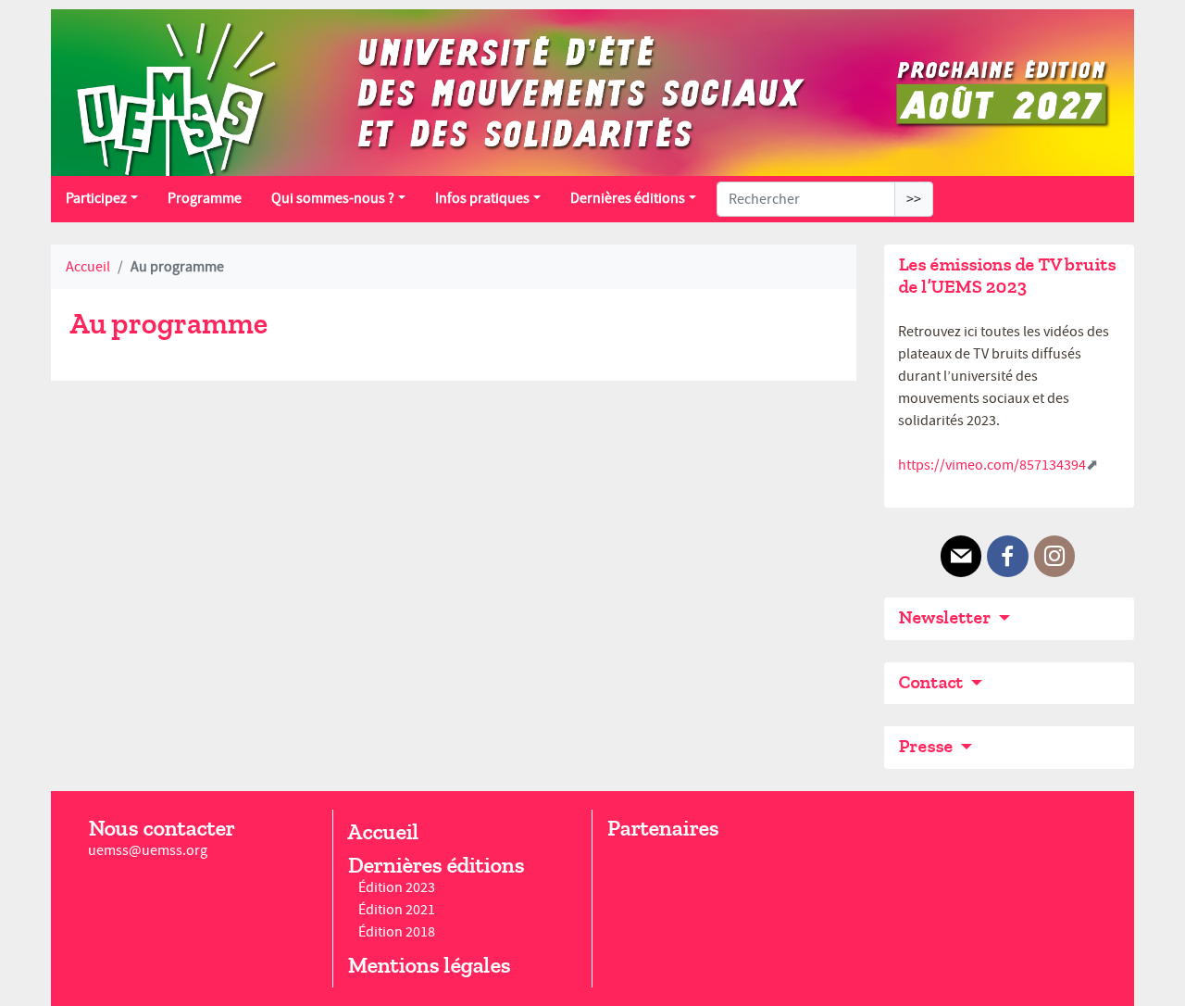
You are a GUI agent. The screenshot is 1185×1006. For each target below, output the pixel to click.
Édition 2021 (396, 909)
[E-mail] (961, 556)
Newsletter (946, 617)
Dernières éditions (627, 198)
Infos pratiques (482, 198)
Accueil (88, 267)
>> (913, 199)
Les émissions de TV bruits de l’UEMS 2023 (1007, 275)
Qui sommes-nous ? (332, 198)
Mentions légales (428, 965)
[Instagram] (1054, 556)
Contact (932, 682)
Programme (205, 198)
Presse (927, 746)
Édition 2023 (396, 887)
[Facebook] (1007, 556)
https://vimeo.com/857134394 (992, 465)
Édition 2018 (396, 932)
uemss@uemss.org (147, 850)
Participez (96, 198)
